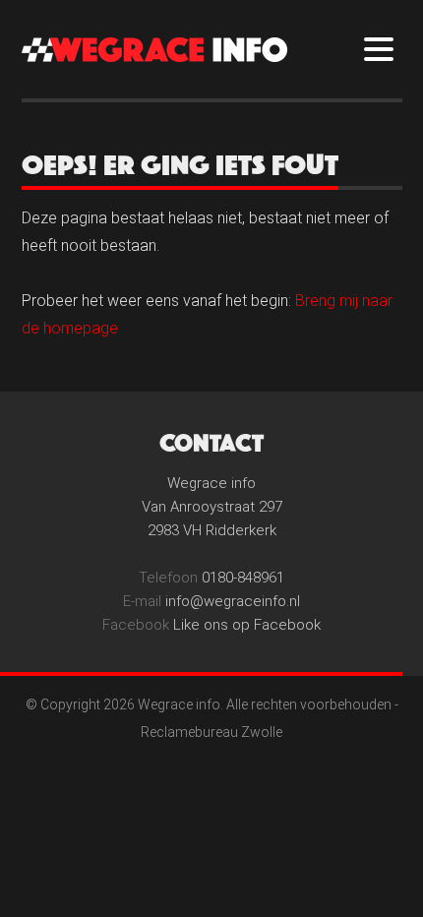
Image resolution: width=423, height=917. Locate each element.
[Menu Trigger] (379, 48)
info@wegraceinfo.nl (232, 601)
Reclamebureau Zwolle (211, 732)
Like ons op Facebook (247, 625)
